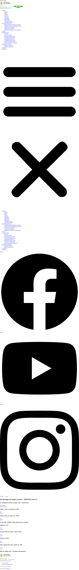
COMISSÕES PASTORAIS (8, 22)
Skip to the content (3, 0)
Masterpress (8, 568)
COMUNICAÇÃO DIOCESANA (9, 41)
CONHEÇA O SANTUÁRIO (9, 28)
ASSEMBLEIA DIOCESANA (9, 38)
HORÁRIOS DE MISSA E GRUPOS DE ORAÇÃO (12, 226)
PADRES (5, 14)
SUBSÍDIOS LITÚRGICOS (6, 44)
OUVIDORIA (4, 248)
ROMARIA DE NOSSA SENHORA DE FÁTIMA (12, 24)
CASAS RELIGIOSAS (8, 20)
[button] (39, 130)
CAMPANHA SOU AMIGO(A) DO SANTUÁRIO (12, 29)
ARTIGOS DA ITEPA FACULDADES (10, 42)
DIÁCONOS (6, 15)
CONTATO (4, 49)
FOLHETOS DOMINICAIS (8, 46)
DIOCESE (4, 10)
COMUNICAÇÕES (5, 32)
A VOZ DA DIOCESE (8, 235)
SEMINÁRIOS (6, 19)
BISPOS (5, 13)
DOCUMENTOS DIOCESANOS (9, 37)
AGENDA (4, 31)
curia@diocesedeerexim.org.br (7, 564)
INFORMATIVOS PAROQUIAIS (9, 40)
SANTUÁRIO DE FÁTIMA (6, 23)
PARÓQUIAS (6, 217)
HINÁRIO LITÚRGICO (8, 45)
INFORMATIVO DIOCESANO (9, 36)
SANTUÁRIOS (6, 18)
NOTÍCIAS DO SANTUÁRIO (9, 27)
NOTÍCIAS (6, 33)
